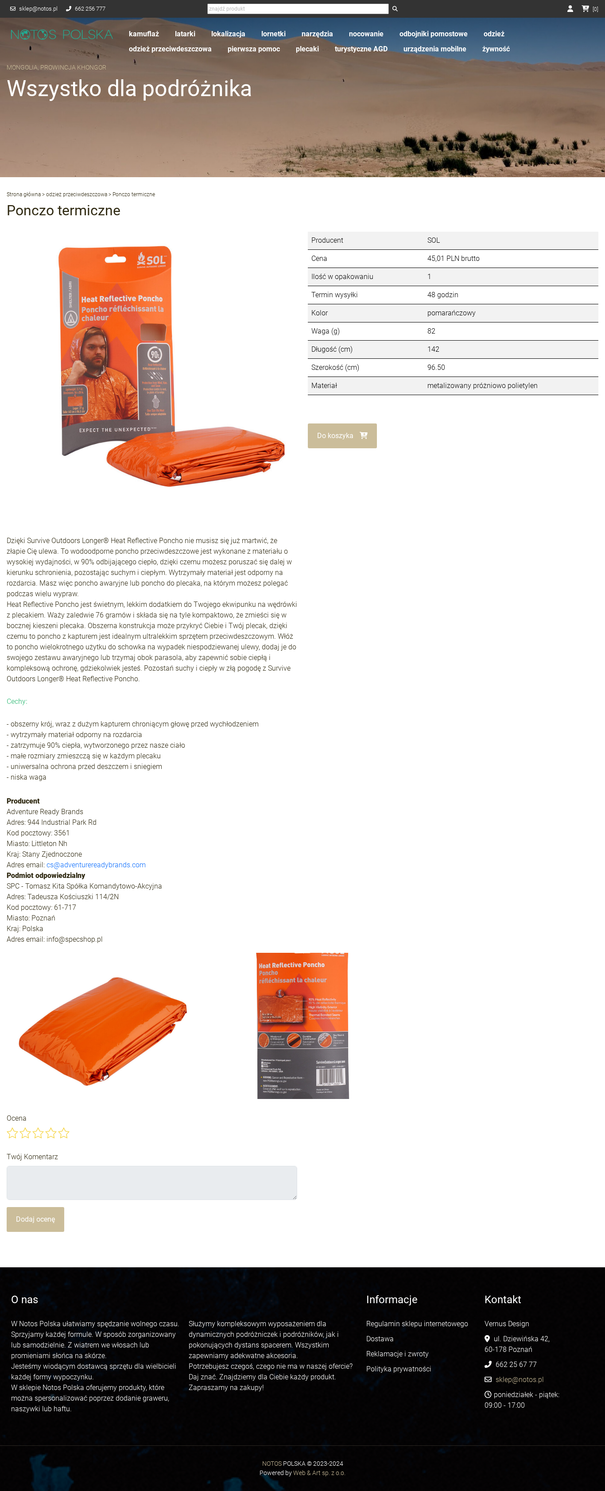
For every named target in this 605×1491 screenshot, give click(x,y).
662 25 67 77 (516, 1364)
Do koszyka (336, 435)
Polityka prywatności (398, 1369)
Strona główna (24, 194)
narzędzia (317, 34)
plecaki (307, 49)
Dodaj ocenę (35, 1219)
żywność (496, 49)
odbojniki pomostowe (433, 34)
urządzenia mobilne (434, 49)
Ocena (17, 1118)
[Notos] (62, 35)
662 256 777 (90, 8)
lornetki (273, 34)
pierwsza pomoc (254, 49)
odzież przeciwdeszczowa (170, 49)
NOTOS (272, 1463)
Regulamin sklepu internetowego (418, 1324)
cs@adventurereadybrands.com (96, 865)
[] (595, 9)
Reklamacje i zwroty (397, 1354)
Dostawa (380, 1339)
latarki (185, 34)
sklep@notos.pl (38, 8)
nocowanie (366, 34)
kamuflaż (144, 34)
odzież (494, 34)
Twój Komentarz (32, 1157)
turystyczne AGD (361, 49)
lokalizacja (228, 34)
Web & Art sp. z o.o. (319, 1472)
